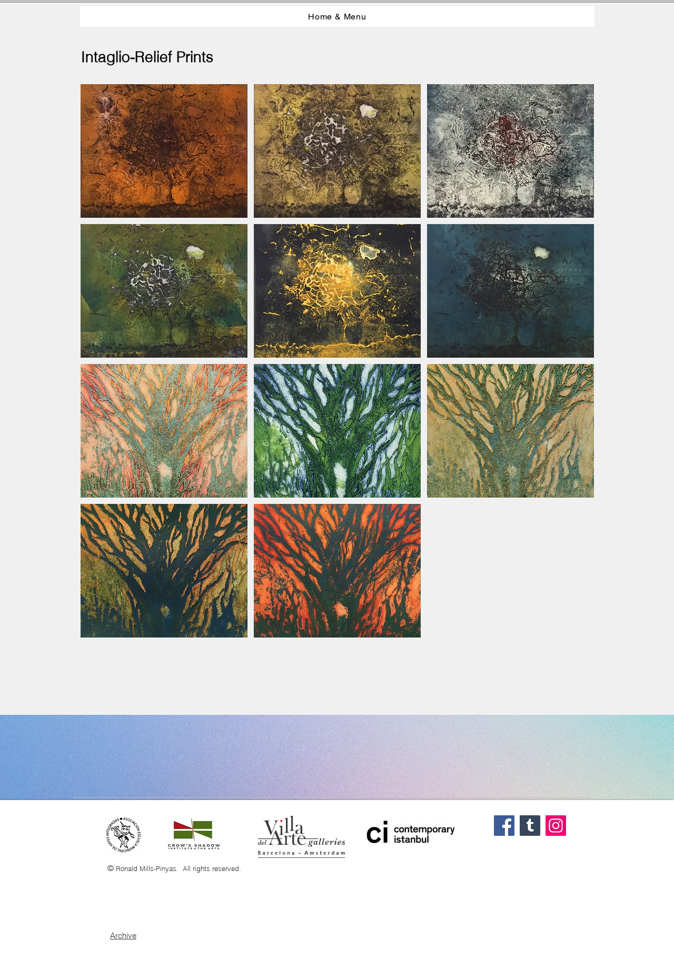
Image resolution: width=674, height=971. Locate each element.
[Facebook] (504, 825)
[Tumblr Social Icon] (530, 825)
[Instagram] (556, 825)
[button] (164, 151)
